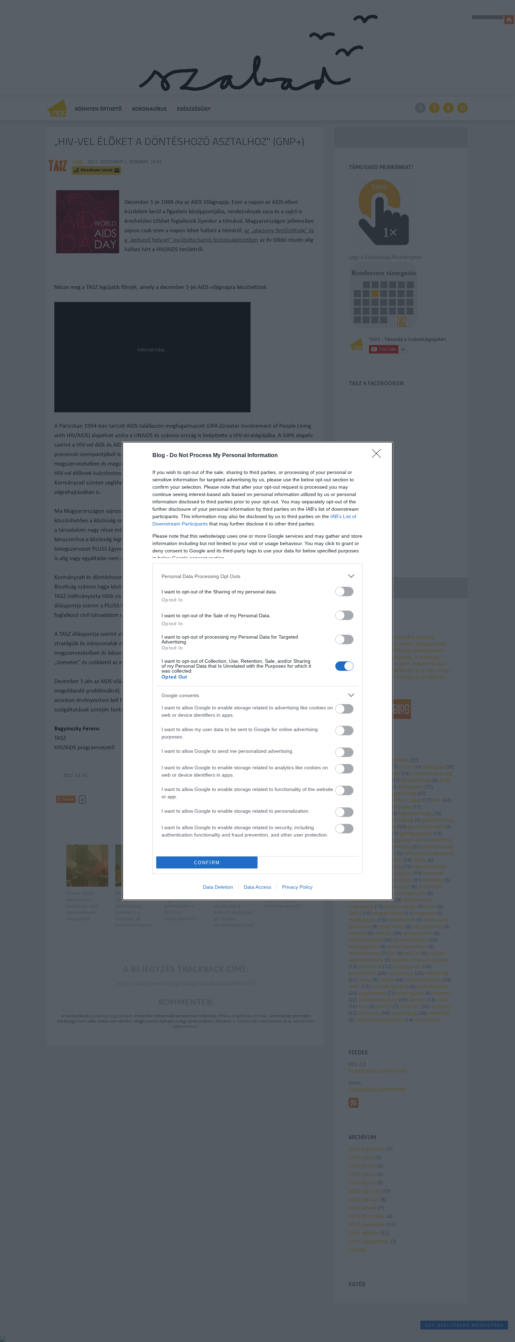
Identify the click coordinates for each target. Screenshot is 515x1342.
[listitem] (257, 576)
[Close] (378, 455)
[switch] (344, 591)
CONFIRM (207, 862)
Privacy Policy (297, 887)
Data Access (257, 887)
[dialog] (257, 671)
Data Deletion (218, 887)
